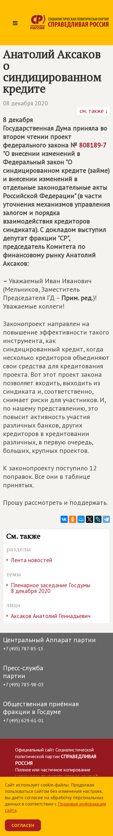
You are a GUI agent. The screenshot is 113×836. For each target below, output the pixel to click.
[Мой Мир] (81, 519)
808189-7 (92, 145)
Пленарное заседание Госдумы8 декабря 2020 (50, 587)
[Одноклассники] (72, 519)
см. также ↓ (93, 110)
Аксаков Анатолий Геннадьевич (50, 616)
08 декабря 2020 (25, 103)
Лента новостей (31, 560)
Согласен (22, 825)
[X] (89, 519)
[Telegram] (106, 519)
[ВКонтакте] (64, 519)
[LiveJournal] (98, 519)
